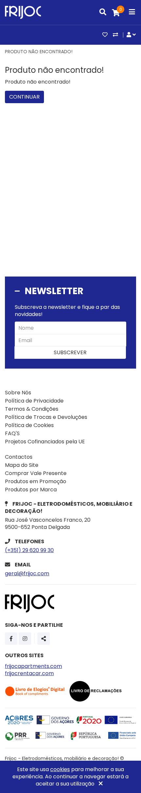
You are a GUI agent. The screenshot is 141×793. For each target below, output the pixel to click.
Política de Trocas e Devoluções (46, 417)
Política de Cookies (29, 425)
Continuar (24, 97)
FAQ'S (12, 433)
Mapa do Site (21, 465)
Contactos (18, 457)
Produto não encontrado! (38, 51)
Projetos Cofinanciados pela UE (45, 441)
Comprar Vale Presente (36, 473)
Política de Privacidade (34, 400)
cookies (60, 769)
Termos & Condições (31, 409)
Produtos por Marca (31, 489)
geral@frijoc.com (27, 573)
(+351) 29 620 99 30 (29, 550)
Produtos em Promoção (35, 481)
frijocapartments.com (33, 666)
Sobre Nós (18, 392)
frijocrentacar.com (29, 673)
